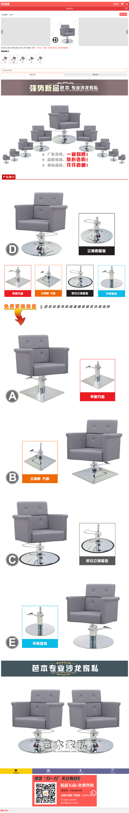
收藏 (124, 14)
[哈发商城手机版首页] (5, 4)
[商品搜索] (127, 4)
